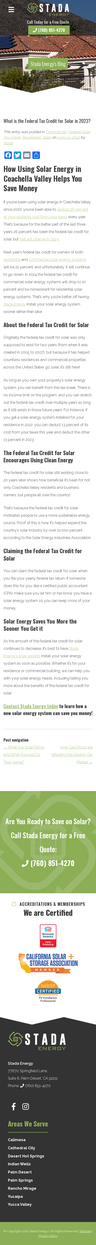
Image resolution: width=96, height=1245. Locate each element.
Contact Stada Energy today (30, 706)
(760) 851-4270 (51, 30)
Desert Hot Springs (26, 1156)
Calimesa (17, 1140)
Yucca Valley (20, 1204)
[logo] (48, 9)
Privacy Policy (48, 1236)
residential (12, 259)
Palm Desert (20, 1172)
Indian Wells (19, 1164)
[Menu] (11, 9)
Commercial (55, 132)
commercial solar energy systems (57, 259)
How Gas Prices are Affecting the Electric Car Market (72, 754)
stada (8, 143)
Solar (46, 137)
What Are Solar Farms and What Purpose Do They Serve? (23, 754)
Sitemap (85, 1231)
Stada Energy (14, 304)
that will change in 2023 (39, 239)
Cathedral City (21, 1148)
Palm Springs (20, 1180)
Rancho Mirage (22, 1188)
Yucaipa (15, 1196)
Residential (31, 137)
